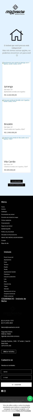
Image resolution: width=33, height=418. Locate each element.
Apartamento (7, 259)
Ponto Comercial (8, 257)
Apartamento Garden (10, 272)
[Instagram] (5, 391)
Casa (5, 262)
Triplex (6, 286)
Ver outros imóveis (16, 181)
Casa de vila (7, 284)
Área (5, 281)
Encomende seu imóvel (7, 214)
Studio (5, 269)
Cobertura (7, 274)
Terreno (6, 264)
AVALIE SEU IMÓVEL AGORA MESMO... (12, 237)
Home (3, 206)
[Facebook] (2, 391)
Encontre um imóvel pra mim (16, 185)
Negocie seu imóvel (6, 226)
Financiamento (5, 223)
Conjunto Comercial (9, 293)
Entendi (16, 415)
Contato (3, 240)
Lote (5, 279)
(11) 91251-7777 (8, 321)
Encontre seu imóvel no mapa (9, 217)
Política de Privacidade (23, 411)
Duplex (6, 267)
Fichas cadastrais (6, 220)
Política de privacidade (7, 231)
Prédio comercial (8, 296)
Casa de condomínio (9, 276)
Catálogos (4, 211)
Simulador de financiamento (9, 234)
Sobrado (6, 288)
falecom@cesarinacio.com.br (10, 327)
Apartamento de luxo (10, 291)
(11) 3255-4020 (8, 323)
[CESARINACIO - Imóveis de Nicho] (15, 10)
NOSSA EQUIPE (5, 229)
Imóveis (3, 209)
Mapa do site (5, 243)
